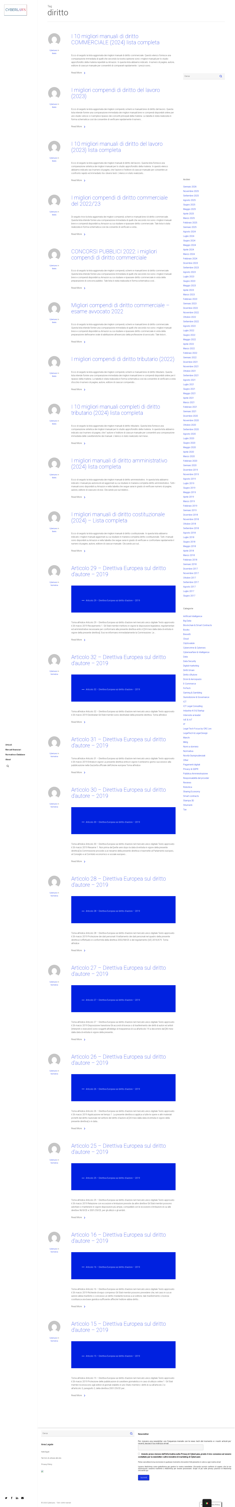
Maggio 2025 (189, 209)
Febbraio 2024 (190, 258)
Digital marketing (191, 665)
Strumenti (187, 805)
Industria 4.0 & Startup (193, 710)
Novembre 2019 (191, 474)
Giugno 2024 (189, 240)
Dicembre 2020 (190, 416)
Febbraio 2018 (190, 559)
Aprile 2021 (188, 398)
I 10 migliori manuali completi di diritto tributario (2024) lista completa (115, 410)
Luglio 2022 (188, 330)
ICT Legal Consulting (192, 706)
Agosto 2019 (189, 479)
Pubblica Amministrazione (195, 773)
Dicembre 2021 (190, 362)
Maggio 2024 (189, 245)
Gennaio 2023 (190, 303)
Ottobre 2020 (189, 425)
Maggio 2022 (189, 339)
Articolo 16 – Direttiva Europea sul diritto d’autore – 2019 (118, 1238)
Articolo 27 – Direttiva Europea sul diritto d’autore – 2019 (118, 971)
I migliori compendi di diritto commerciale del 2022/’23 (119, 201)
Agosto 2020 (189, 434)
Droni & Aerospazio (192, 679)
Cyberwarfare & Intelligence (196, 652)
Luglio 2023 (188, 276)
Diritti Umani (188, 670)
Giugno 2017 (189, 595)
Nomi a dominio (190, 746)
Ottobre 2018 (189, 523)
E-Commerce (189, 683)
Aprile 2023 (188, 290)
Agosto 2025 (189, 200)
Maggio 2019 (189, 492)
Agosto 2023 (189, 272)
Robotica (187, 787)
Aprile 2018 (188, 550)
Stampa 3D (188, 800)
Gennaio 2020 (190, 465)
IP (184, 724)
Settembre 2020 (191, 429)
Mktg (185, 742)
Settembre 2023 (191, 267)
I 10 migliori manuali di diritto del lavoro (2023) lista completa (117, 147)
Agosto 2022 (189, 326)
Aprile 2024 (188, 249)
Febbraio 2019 (190, 506)
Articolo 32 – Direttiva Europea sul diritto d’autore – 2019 (118, 660)
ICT (184, 701)
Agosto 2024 (189, 231)
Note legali (45, 1452)
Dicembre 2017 (190, 568)
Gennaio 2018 (190, 564)
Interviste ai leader (192, 715)
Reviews (187, 782)
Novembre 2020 (191, 420)
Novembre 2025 (191, 191)
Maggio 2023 (189, 285)
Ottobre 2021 (189, 371)
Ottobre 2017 (189, 577)
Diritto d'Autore (190, 674)
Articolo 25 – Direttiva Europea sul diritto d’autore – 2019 (118, 1149)
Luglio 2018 (188, 537)
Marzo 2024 (189, 254)
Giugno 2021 (189, 389)
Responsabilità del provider (196, 778)
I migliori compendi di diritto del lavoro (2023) (115, 93)
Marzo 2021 (189, 402)
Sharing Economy (191, 791)
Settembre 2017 (191, 582)
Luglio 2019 (188, 483)
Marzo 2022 (189, 348)
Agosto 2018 (189, 532)
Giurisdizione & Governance (196, 697)
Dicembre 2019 (190, 470)
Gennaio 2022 (190, 357)
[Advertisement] (191, 49)
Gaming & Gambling (192, 692)
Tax (185, 809)
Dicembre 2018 (190, 515)
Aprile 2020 (188, 452)
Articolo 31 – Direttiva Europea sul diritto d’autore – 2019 (118, 742)
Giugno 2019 (189, 488)
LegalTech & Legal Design (195, 733)
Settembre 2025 (191, 195)
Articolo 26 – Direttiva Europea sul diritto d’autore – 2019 (118, 1060)
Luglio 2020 (188, 438)
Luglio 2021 (188, 384)
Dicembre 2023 (190, 263)
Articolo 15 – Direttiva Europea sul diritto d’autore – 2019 (118, 1327)
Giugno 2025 (189, 204)
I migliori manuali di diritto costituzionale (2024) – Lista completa (118, 517)
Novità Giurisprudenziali (194, 755)
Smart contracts (191, 796)
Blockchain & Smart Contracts (197, 625)
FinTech (187, 688)
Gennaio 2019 (190, 510)
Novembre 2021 (191, 366)
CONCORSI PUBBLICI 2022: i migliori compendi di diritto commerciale (114, 254)
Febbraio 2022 (190, 353)
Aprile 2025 (188, 213)
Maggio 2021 (189, 393)
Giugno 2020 (189, 443)
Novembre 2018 (191, 519)
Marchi (186, 737)
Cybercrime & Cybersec (194, 647)
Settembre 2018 (191, 528)
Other (185, 760)
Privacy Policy (46, 1464)
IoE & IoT (187, 719)
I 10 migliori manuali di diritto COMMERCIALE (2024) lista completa (115, 39)
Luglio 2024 (188, 236)
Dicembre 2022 (190, 308)
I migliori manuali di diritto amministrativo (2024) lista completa (119, 463)
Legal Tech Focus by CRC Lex (197, 728)
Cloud (186, 638)
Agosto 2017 (189, 586)
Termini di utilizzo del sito (51, 1458)
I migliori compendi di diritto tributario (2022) (122, 359)
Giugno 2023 (189, 281)
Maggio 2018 (189, 546)
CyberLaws (53, 50)
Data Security (189, 661)
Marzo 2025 (189, 218)
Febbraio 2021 (190, 407)
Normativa (54, 585)
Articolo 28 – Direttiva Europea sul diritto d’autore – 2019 (118, 882)
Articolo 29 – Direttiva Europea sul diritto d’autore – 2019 (118, 571)
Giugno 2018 (189, 541)
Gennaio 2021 (190, 411)
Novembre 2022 (191, 312)
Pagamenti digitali (191, 764)
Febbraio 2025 (190, 222)
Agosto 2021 (189, 380)
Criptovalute (189, 643)
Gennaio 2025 (190, 227)
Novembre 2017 (191, 573)
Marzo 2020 (189, 456)
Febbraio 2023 (190, 299)
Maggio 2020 (189, 447)
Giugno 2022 (189, 335)
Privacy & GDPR (190, 769)
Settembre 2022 (191, 321)
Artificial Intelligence (192, 616)
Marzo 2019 (189, 501)
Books (54, 53)
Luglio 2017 (188, 591)
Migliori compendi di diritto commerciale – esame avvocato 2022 (120, 308)
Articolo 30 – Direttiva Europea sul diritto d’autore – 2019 (118, 793)
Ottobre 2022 (189, 317)
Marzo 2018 (189, 555)
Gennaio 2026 (190, 186)
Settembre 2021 (191, 375)
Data (185, 656)
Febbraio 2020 (190, 461)
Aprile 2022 (188, 344)
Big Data (187, 620)
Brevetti (187, 634)
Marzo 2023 (189, 294)
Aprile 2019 (188, 497)
